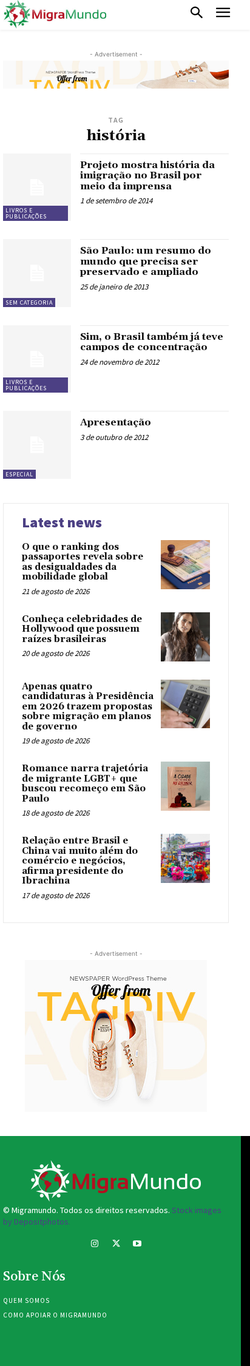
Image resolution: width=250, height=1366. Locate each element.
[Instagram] (94, 1245)
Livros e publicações (26, 213)
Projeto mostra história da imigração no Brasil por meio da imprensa (147, 175)
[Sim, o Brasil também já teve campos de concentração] (37, 359)
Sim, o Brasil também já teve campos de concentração (151, 342)
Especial (19, 474)
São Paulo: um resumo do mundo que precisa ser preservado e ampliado (145, 261)
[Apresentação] (37, 445)
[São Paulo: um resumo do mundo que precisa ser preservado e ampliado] (37, 273)
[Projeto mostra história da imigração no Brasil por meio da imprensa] (37, 187)
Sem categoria (29, 302)
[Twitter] (115, 1245)
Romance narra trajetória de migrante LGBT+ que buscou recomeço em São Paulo (85, 784)
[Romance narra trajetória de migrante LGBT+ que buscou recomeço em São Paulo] (185, 786)
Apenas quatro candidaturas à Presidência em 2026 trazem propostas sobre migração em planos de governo (88, 706)
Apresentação (115, 422)
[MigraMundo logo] (54, 14)
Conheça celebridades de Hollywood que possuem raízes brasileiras (82, 629)
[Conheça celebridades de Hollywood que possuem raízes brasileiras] (185, 636)
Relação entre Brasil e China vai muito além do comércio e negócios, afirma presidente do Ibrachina (80, 861)
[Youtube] (137, 1245)
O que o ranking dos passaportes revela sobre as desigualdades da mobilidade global (82, 562)
